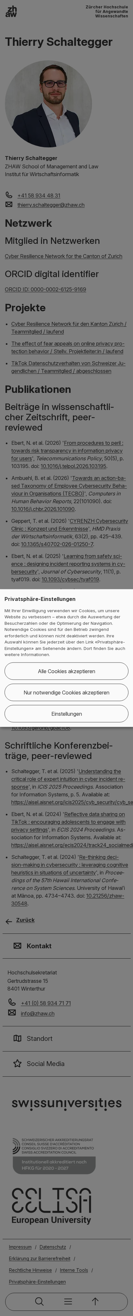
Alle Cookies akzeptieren (66, 671)
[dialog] (66, 658)
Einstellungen (66, 713)
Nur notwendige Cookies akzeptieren (66, 692)
